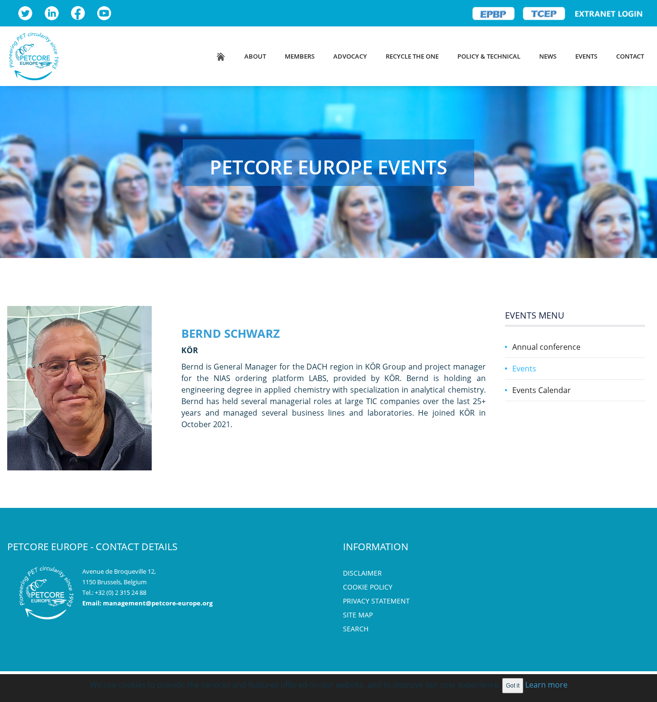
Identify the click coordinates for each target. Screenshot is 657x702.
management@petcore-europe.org (158, 603)
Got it (512, 685)
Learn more (546, 684)
